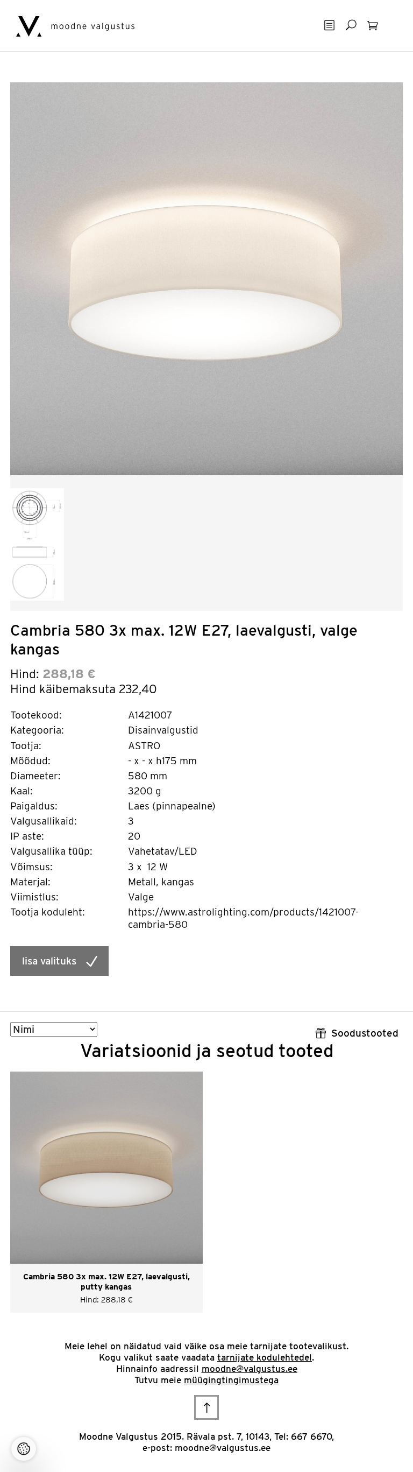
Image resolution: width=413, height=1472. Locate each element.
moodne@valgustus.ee (249, 1368)
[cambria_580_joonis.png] (37, 543)
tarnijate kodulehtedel (264, 1357)
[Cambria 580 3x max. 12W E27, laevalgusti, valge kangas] (206, 278)
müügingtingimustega (231, 1380)
